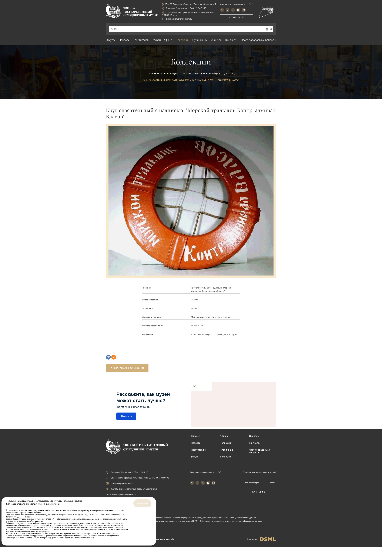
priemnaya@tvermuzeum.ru (179, 19)
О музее (111, 39)
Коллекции (182, 39)
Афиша (168, 39)
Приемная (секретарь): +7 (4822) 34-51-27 (185, 8)
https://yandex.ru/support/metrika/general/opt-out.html (40, 536)
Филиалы (216, 39)
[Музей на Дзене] (233, 10)
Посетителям (141, 39)
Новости (124, 39)
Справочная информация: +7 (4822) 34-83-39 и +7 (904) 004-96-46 (140, 478)
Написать (126, 416)
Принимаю (142, 503)
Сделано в (252, 539)
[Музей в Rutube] (244, 10)
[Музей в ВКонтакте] (222, 10)
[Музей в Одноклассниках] (227, 10)
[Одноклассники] (113, 357)
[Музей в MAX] (238, 10)
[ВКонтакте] (108, 357)
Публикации (199, 39)
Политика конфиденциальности (121, 494)
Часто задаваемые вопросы (258, 39)
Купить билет (236, 17)
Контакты (231, 39)
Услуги (156, 39)
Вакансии (225, 457)
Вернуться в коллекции (128, 368)
